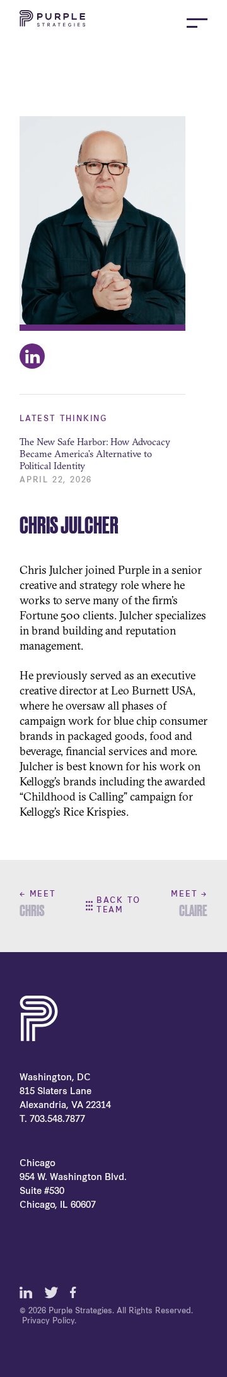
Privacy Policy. (49, 1321)
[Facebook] (76, 1292)
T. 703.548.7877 (52, 1119)
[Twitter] (51, 1292)
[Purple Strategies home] (52, 22)
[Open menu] (197, 23)
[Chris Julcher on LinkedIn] (32, 356)
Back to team (118, 905)
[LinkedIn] (26, 1292)
